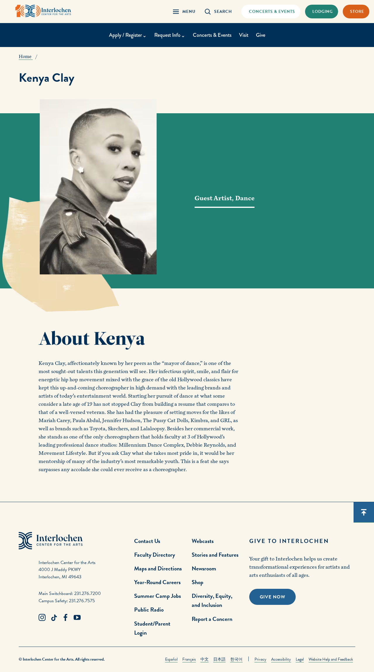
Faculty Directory (154, 554)
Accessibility (281, 659)
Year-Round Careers (157, 582)
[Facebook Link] (65, 617)
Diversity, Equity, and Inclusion (212, 600)
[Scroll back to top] (364, 512)
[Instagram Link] (42, 617)
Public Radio (149, 609)
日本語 (219, 659)
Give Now (272, 596)
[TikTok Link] (53, 617)
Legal (300, 659)
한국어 (236, 659)
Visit (243, 35)
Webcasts (203, 541)
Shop (197, 582)
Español (171, 659)
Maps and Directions (158, 568)
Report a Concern (212, 618)
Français (189, 659)
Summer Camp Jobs (157, 595)
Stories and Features (215, 554)
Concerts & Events (212, 35)
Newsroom (204, 568)
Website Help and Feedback (331, 659)
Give (260, 35)
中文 (204, 659)
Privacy (260, 659)
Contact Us (147, 541)
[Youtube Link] (77, 617)
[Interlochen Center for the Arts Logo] (43, 11)
